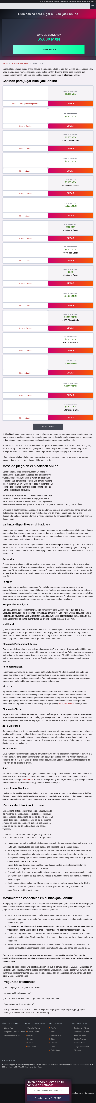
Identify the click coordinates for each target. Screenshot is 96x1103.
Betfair (29, 1043)
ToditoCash (55, 1050)
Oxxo (53, 1047)
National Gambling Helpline (61, 1064)
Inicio (5, 63)
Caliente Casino (33, 1028)
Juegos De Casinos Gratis (14, 1032)
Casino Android (80, 1039)
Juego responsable (81, 1047)
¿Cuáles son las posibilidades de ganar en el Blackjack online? (30, 998)
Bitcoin (53, 1039)
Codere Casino (33, 1032)
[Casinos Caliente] (44, 6)
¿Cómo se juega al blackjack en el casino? (21, 987)
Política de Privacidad (75, 1093)
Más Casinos (48, 426)
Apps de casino (80, 1035)
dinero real (28, 780)
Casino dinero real (81, 1032)
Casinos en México (81, 1028)
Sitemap (77, 1050)
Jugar (70, 103)
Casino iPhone (80, 1043)
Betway (30, 1039)
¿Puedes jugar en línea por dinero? (18, 1004)
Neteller (54, 1043)
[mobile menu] (93, 6)
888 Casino (31, 1047)
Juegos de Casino (20, 63)
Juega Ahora (48, 49)
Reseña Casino (18, 104)
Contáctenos (89, 1093)
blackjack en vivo (66, 704)
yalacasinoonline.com (12, 1035)
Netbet (30, 1035)
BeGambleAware (23, 1067)
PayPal (53, 1028)
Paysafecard (56, 1035)
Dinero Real (8, 1028)
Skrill (52, 1032)
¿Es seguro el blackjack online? (16, 993)
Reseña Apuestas (31, 104)
